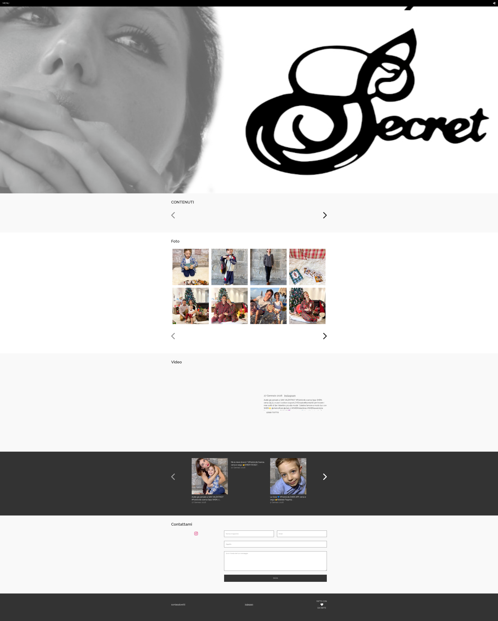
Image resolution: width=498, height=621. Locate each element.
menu (6, 3)
